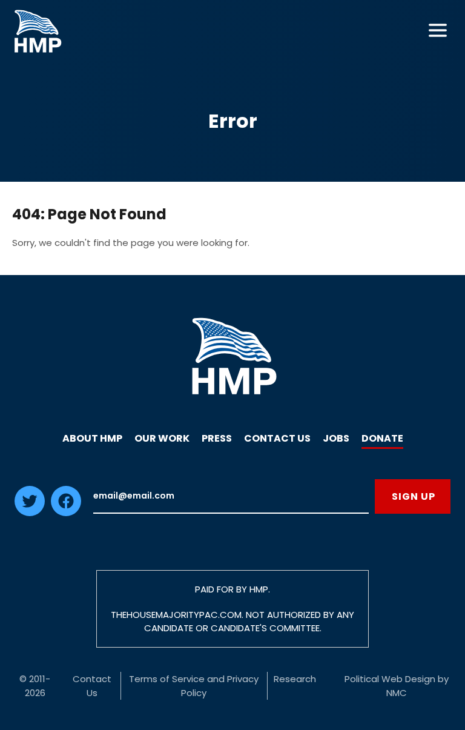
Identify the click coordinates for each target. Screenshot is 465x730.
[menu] (438, 30)
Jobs (336, 438)
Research (295, 678)
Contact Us (277, 438)
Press (217, 438)
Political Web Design (390, 678)
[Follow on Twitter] (30, 512)
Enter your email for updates (231, 496)
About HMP (92, 438)
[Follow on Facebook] (66, 512)
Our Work (162, 438)
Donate (382, 438)
